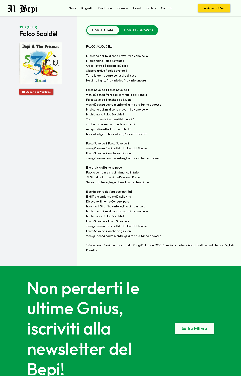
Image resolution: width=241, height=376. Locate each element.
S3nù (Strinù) (28, 27)
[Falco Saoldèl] (40, 44)
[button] (78, 8)
